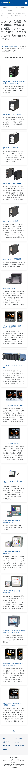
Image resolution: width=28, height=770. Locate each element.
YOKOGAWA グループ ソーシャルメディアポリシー (14, 760)
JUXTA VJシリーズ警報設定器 (12, 259)
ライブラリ (16, 8)
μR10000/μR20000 (9, 288)
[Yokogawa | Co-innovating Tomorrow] (6, 3)
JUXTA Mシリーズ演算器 (10, 148)
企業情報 (5, 749)
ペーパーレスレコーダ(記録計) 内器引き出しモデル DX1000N (14, 631)
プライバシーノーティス (14, 759)
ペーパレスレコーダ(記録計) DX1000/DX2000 (11, 521)
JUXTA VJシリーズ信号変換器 (12, 183)
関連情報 (22, 8)
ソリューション (18, 738)
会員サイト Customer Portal (10, 47)
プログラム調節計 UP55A (11, 443)
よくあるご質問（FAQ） (8, 10)
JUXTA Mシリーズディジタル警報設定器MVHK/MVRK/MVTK (14, 82)
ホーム (10, 8)
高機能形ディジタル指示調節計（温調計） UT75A (12, 704)
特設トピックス (6, 745)
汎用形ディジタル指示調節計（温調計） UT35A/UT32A (13, 664)
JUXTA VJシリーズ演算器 (10, 221)
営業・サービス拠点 (19, 745)
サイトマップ (14, 762)
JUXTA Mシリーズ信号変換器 (12, 114)
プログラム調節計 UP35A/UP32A (13, 405)
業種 (4, 738)
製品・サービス (6, 742)
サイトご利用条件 (14, 757)
